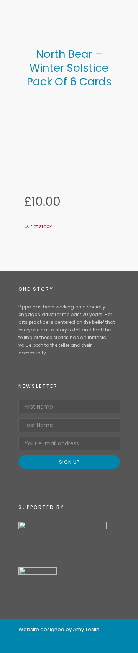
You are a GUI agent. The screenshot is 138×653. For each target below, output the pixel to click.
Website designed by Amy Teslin (58, 629)
